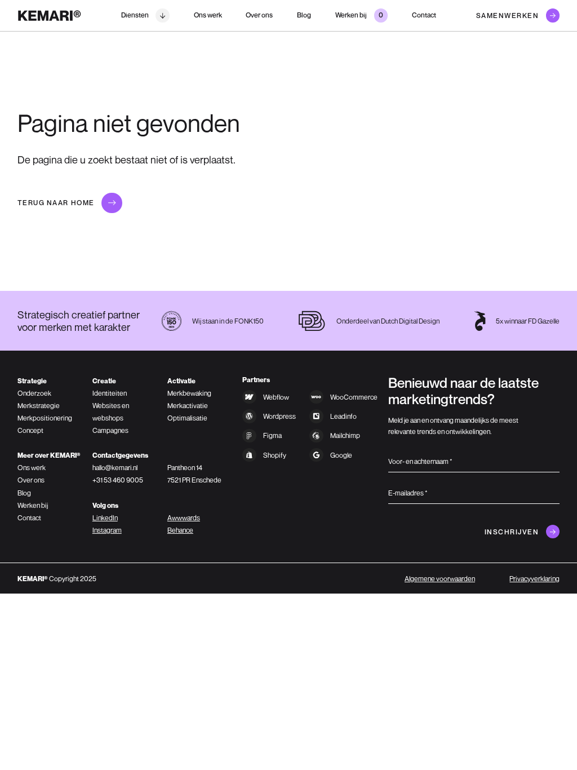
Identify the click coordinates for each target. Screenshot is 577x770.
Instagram (107, 530)
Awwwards (183, 518)
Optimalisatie (187, 418)
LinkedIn (105, 518)
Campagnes (110, 430)
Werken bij (32, 505)
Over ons (259, 15)
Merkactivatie (187, 405)
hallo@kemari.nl (114, 467)
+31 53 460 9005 (117, 480)
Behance (180, 530)
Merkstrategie (38, 405)
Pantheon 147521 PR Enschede (194, 473)
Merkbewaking (189, 393)
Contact (424, 15)
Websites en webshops (110, 411)
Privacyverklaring (534, 578)
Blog (304, 15)
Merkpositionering (44, 418)
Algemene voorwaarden (440, 578)
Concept (30, 430)
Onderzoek (34, 393)
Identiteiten (109, 393)
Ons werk (208, 15)
